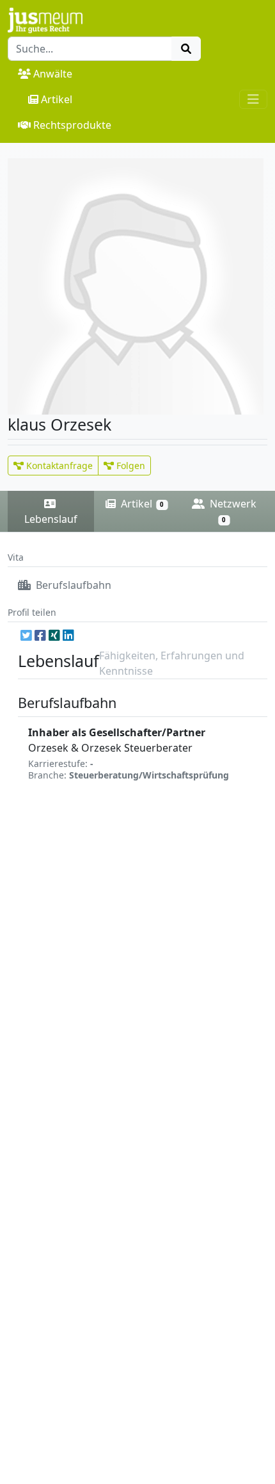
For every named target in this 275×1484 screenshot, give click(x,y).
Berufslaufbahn (72, 585)
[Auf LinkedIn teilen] (68, 635)
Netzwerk (231, 510)
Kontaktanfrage (58, 465)
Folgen (129, 465)
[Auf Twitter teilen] (26, 635)
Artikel (56, 99)
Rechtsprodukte (72, 125)
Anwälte (52, 74)
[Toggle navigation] (253, 99)
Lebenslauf (50, 519)
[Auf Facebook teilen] (40, 635)
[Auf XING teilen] (54, 635)
